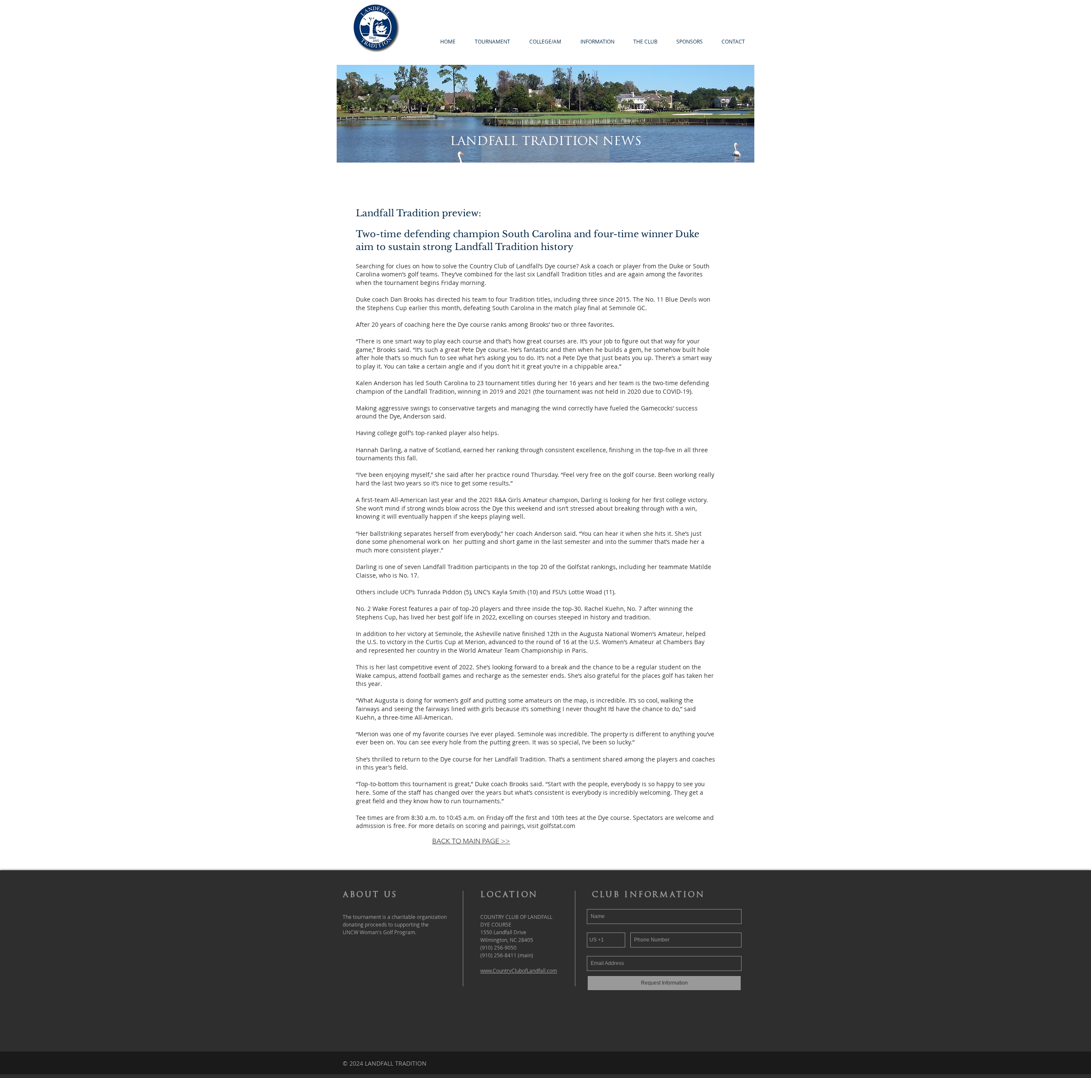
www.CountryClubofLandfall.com (518, 970)
